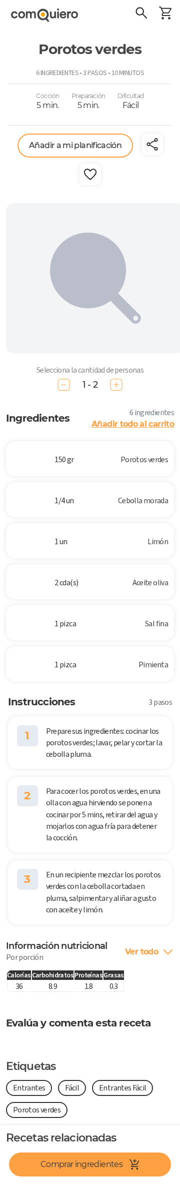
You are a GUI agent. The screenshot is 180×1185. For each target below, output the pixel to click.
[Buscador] (141, 14)
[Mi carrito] (165, 14)
